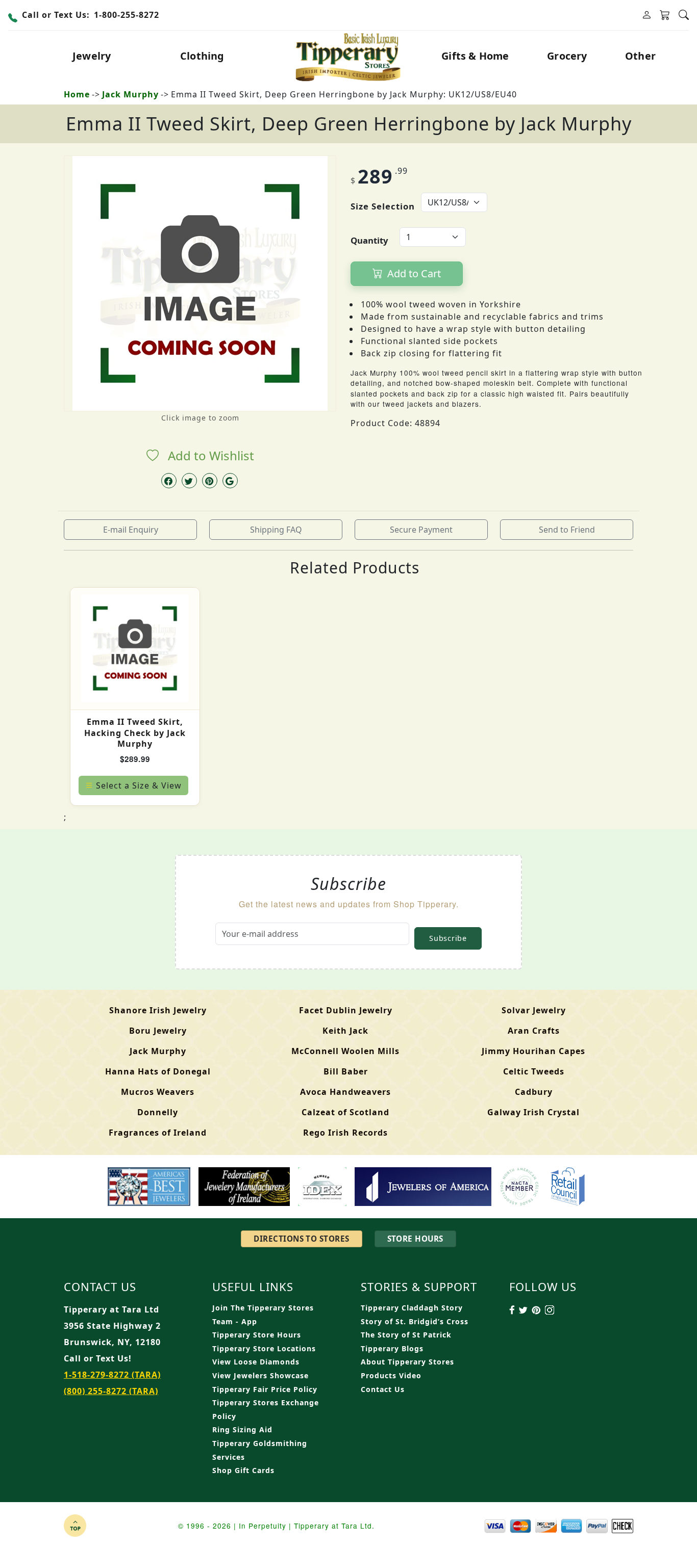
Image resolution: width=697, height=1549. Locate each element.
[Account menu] (646, 15)
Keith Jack (345, 1030)
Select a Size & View (139, 785)
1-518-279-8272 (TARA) (112, 1374)
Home (77, 94)
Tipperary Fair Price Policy (264, 1389)
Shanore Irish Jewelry (158, 1010)
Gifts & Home (475, 56)
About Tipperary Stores (407, 1362)
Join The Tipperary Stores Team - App (263, 1314)
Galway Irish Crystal (533, 1112)
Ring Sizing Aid (242, 1429)
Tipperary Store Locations (264, 1348)
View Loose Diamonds (256, 1362)
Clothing (202, 56)
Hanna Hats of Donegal (158, 1071)
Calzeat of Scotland (345, 1112)
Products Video (391, 1375)
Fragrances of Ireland (158, 1132)
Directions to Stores (301, 1238)
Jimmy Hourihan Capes (533, 1051)
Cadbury (534, 1091)
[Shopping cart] (665, 15)
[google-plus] (230, 480)
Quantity (369, 240)
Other (640, 56)
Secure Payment (421, 529)
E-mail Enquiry (130, 529)
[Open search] (684, 15)
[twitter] (189, 480)
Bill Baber (345, 1071)
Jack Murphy (130, 94)
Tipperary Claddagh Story (412, 1307)
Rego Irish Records (345, 1132)
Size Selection (383, 206)
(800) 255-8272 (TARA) (111, 1391)
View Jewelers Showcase (260, 1375)
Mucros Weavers (157, 1091)
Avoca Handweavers (345, 1091)
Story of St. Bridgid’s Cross (414, 1321)
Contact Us (383, 1389)
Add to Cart (413, 273)
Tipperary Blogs (392, 1348)
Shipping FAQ (276, 529)
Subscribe (447, 938)
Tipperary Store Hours (256, 1335)
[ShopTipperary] (349, 56)
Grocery (567, 56)
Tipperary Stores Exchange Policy (265, 1409)
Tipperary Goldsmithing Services (259, 1450)
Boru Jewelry (158, 1030)
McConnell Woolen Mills (345, 1051)
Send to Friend (567, 529)
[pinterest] (209, 480)
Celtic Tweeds (533, 1071)
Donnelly (157, 1112)
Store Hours (415, 1238)
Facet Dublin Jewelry (345, 1010)
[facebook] (169, 480)
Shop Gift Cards (243, 1470)
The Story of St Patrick (406, 1335)
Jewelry (91, 56)
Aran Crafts (534, 1030)
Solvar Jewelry (534, 1010)
